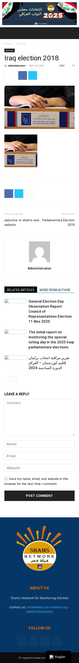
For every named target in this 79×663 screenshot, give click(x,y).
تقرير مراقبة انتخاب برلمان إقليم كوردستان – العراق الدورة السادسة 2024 (49, 363)
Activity (21, 43)
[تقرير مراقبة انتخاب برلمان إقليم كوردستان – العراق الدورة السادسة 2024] (15, 362)
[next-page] (14, 379)
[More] (43, 75)
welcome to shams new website (21, 222)
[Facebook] (22, 75)
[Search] (73, 33)
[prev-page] (7, 379)
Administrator (16, 65)
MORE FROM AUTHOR (55, 290)
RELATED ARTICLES (20, 290)
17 (73, 65)
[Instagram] (33, 641)
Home (8, 43)
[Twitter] (32, 75)
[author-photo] (39, 262)
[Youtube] (57, 641)
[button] (7, 33)
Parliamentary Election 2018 (58, 222)
